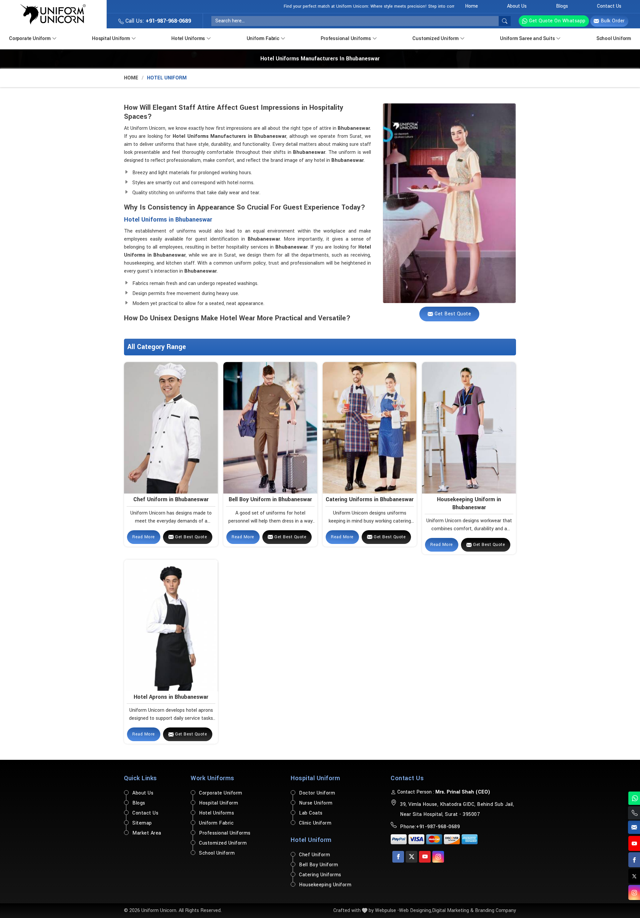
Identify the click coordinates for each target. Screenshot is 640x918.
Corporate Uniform (30, 38)
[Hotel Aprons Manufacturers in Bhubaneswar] (171, 625)
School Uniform (613, 38)
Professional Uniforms (346, 38)
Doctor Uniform (317, 793)
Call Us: (157, 21)
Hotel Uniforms (188, 38)
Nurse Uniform (316, 803)
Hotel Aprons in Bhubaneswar (171, 697)
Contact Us (609, 6)
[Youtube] (425, 857)
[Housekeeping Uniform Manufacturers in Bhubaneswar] (469, 427)
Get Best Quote (190, 537)
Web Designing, (415, 910)
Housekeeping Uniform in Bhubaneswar (469, 503)
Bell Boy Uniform (318, 864)
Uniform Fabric (263, 38)
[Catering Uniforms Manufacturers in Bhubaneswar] (369, 427)
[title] (505, 21)
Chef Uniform (314, 854)
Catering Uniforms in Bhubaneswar (370, 499)
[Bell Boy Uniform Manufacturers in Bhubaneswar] (270, 427)
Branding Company (495, 910)
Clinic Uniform (315, 823)
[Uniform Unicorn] (53, 14)
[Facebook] (398, 857)
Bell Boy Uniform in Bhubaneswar (270, 499)
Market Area (146, 833)
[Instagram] (438, 857)
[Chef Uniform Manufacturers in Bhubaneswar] (171, 427)
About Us (517, 6)
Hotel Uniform (311, 840)
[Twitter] (411, 857)
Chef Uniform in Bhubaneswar (171, 499)
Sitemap (142, 823)
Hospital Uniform (111, 38)
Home (471, 6)
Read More (143, 537)
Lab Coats (311, 813)
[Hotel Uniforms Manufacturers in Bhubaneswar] (449, 203)
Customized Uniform (435, 38)
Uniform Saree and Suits (527, 38)
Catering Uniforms (320, 874)
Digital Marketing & (453, 910)
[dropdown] (54, 38)
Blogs (562, 6)
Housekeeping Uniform (325, 884)
